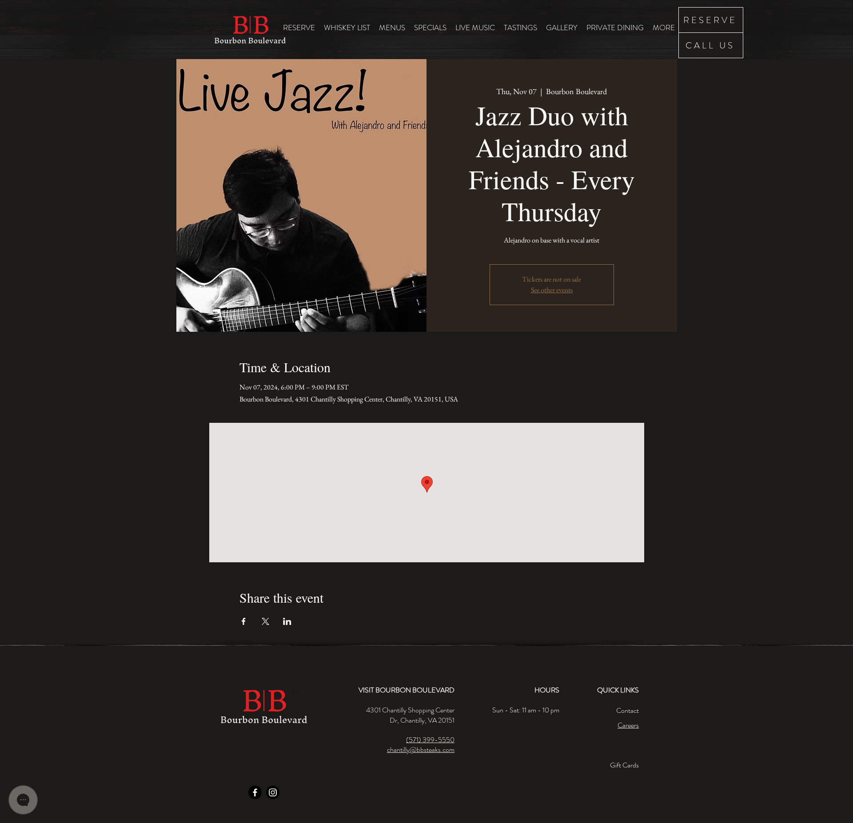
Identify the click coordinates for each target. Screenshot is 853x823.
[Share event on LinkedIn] (287, 621)
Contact (627, 710)
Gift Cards (624, 765)
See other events (552, 289)
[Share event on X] (265, 621)
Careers (628, 725)
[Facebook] (255, 792)
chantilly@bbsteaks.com (420, 749)
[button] (392, 27)
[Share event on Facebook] (243, 621)
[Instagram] (272, 792)
